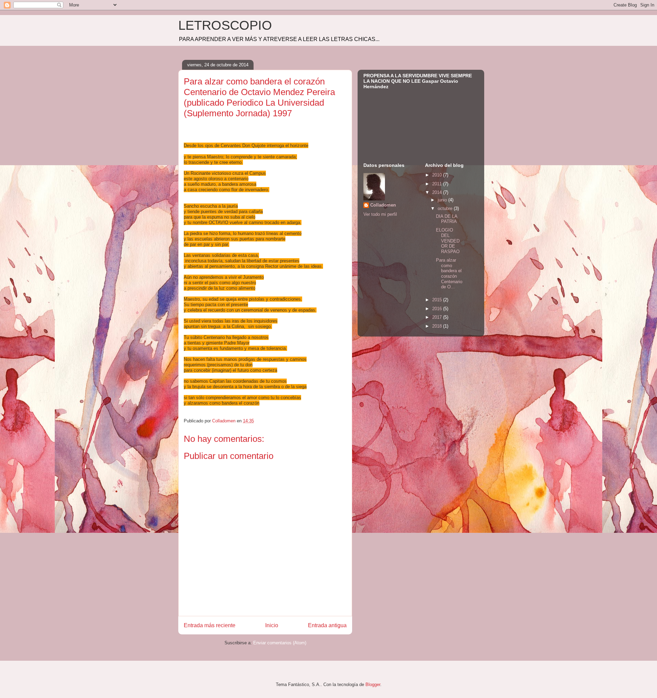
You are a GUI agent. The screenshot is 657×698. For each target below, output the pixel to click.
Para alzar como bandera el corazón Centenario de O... (449, 273)
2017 (437, 317)
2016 (437, 308)
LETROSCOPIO (225, 25)
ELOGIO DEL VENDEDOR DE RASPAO (448, 240)
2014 (437, 192)
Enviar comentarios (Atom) (279, 642)
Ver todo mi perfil (380, 214)
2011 (437, 183)
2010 (437, 174)
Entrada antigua (327, 625)
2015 (437, 299)
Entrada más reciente (209, 625)
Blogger (372, 684)
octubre (446, 208)
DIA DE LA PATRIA (446, 219)
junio (443, 199)
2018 (437, 326)
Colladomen (383, 205)
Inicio (271, 625)
